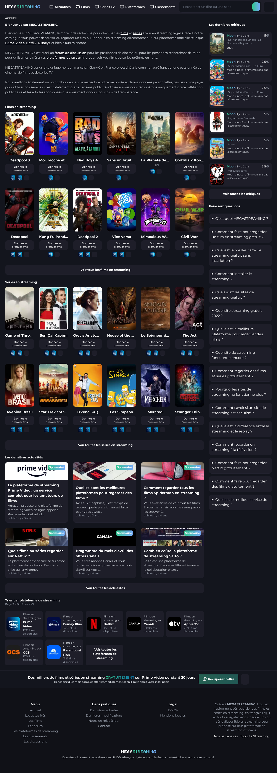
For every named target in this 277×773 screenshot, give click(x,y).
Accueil (35, 710)
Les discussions (35, 741)
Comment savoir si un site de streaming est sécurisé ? (239, 410)
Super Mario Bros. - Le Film (245, 65)
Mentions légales (173, 715)
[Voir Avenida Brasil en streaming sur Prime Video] (12, 429)
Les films (35, 721)
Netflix (31, 43)
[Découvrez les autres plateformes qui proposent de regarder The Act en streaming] (196, 353)
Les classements (35, 736)
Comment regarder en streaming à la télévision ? (234, 447)
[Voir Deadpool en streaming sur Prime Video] (12, 254)
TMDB (117, 757)
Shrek (231, 144)
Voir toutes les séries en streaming (105, 445)
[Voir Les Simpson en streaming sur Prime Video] (114, 429)
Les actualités (35, 715)
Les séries (35, 726)
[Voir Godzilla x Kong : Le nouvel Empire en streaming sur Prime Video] (186, 178)
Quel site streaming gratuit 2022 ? (237, 313)
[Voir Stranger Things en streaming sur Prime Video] (182, 429)
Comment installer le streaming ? (232, 276)
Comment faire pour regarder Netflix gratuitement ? (239, 465)
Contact (104, 726)
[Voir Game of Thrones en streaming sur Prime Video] (12, 353)
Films (85, 7)
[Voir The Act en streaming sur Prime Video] (182, 353)
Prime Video (15, 43)
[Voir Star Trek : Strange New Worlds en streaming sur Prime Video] (46, 429)
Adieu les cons (237, 170)
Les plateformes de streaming (35, 731)
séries (137, 33)
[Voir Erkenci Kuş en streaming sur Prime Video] (80, 429)
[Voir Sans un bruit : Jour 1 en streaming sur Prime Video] (118, 178)
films (124, 33)
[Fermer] (245, 679)
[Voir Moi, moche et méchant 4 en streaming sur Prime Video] (50, 178)
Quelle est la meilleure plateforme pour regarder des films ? (237, 334)
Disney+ (44, 43)
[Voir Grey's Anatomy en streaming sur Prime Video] (80, 353)
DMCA (173, 710)
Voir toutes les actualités (105, 588)
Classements (165, 7)
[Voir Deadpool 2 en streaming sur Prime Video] (80, 254)
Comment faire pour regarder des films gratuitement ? (239, 484)
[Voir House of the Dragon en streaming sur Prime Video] (114, 353)
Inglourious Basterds (241, 118)
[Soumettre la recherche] (256, 6)
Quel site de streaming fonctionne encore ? (233, 355)
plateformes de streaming (67, 57)
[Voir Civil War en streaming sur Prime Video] (186, 254)
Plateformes (135, 7)
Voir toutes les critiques (241, 194)
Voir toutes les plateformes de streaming (104, 654)
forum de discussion (70, 53)
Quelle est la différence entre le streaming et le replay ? (240, 428)
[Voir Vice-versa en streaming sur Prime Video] (114, 254)
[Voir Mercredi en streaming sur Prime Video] (148, 429)
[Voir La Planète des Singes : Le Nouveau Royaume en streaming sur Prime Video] (152, 171)
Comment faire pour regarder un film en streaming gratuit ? (239, 234)
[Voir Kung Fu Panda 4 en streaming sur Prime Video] (50, 254)
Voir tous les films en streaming (105, 270)
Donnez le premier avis (20, 168)
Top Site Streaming (254, 736)
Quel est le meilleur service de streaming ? (239, 502)
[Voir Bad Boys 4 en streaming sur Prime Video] (84, 178)
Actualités (63, 7)
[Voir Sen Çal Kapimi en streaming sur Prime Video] (46, 353)
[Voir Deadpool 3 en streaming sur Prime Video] (12, 178)
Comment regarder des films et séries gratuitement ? (239, 373)
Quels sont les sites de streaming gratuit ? (233, 294)
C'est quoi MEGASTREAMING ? (241, 219)
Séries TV (107, 7)
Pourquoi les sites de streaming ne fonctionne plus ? (239, 392)
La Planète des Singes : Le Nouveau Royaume (244, 41)
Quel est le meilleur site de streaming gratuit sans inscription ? (236, 255)
